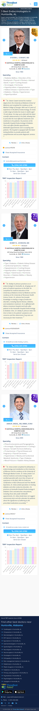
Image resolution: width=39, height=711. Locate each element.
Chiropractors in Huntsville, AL (12, 632)
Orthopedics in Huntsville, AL (12, 658)
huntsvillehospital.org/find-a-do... (16, 161)
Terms (10, 705)
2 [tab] (19, 49)
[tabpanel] (19, 41)
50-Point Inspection (13, 20)
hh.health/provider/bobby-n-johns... (17, 342)
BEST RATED (4, 8)
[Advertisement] (19, 596)
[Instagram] (9, 703)
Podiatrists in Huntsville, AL (11, 670)
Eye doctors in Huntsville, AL (12, 641)
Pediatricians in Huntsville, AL (12, 664)
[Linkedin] (16, 703)
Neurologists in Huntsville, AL (12, 649)
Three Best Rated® (18, 709)
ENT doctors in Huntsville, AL (12, 638)
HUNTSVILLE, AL (14, 8)
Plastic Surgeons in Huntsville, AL (13, 667)
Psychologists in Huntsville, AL (12, 678)
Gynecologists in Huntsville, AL (12, 647)
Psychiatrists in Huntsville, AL (12, 675)
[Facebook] (1, 703)
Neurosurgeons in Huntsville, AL (13, 652)
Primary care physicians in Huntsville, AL (15, 673)
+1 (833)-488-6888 (13, 700)
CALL (8, 53)
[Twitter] (5, 703)
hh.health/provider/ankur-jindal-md (17, 527)
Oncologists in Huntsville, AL (12, 655)
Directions (26, 69)
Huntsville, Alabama (12, 625)
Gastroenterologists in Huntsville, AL (14, 644)
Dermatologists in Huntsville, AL (13, 635)
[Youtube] (12, 703)
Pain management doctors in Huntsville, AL (16, 661)
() (24, 60)
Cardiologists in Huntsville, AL (12, 629)
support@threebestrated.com (15, 697)
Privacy (4, 705)
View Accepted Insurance (13, 152)
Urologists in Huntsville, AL (11, 681)
